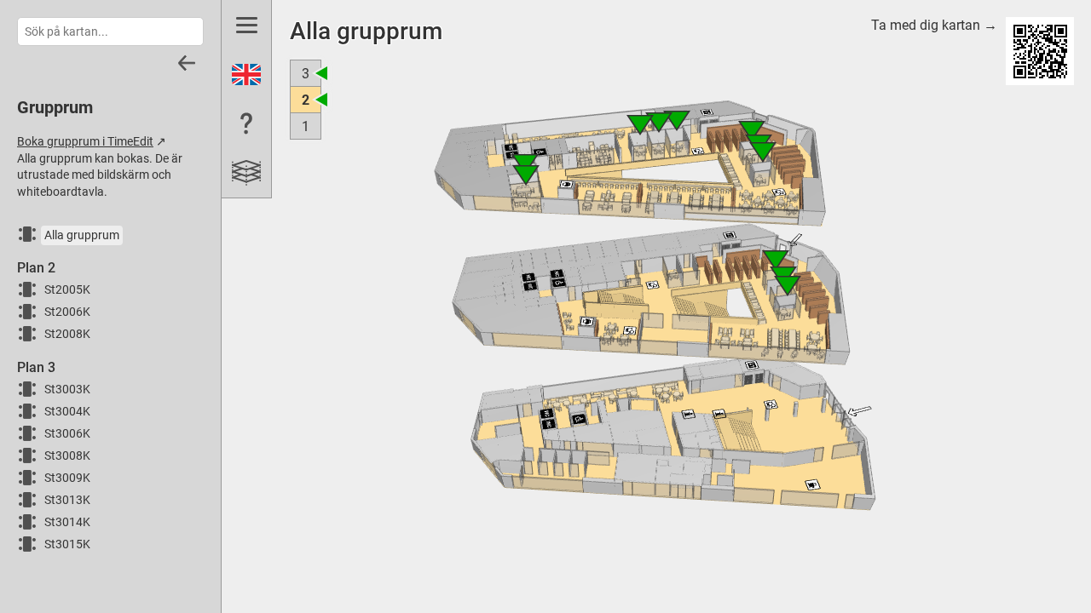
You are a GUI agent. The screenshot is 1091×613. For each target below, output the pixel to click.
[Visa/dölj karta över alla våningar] (246, 173)
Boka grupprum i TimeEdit (85, 141)
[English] (246, 74)
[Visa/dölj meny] (246, 24)
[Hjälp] (246, 123)
